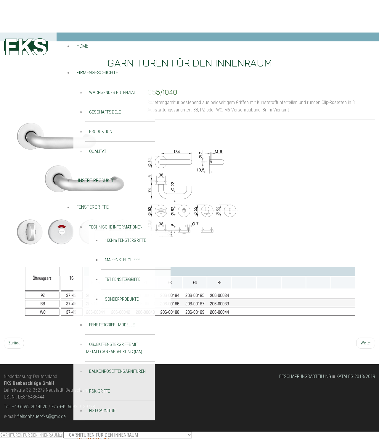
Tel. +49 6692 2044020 (25, 406)
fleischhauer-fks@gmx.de (41, 416)
